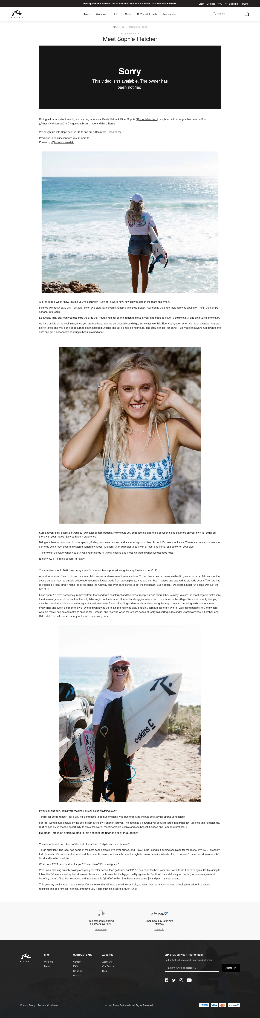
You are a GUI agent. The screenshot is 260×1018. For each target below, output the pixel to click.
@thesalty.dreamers (51, 123)
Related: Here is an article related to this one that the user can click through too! (88, 833)
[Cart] (247, 14)
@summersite (81, 138)
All (123, 26)
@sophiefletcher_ (147, 119)
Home (115, 26)
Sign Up (231, 968)
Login (201, 3)
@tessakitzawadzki (62, 142)
